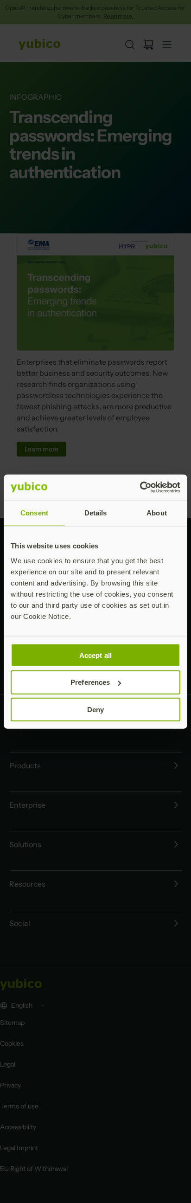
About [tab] (156, 513)
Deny (95, 710)
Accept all (95, 655)
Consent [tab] (34, 513)
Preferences (90, 682)
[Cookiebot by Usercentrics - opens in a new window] (139, 487)
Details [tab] (95, 513)
